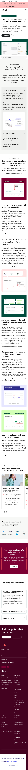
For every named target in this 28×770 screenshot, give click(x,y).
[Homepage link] (3, 645)
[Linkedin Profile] (2, 667)
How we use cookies (12, 761)
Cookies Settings (13, 765)
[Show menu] (26, 9)
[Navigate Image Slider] (5, 512)
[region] (13, 762)
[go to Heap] (10, 1)
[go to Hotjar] (15, 1)
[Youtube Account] (5, 667)
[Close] (24, 756)
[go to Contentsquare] (4, 1)
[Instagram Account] (8, 667)
